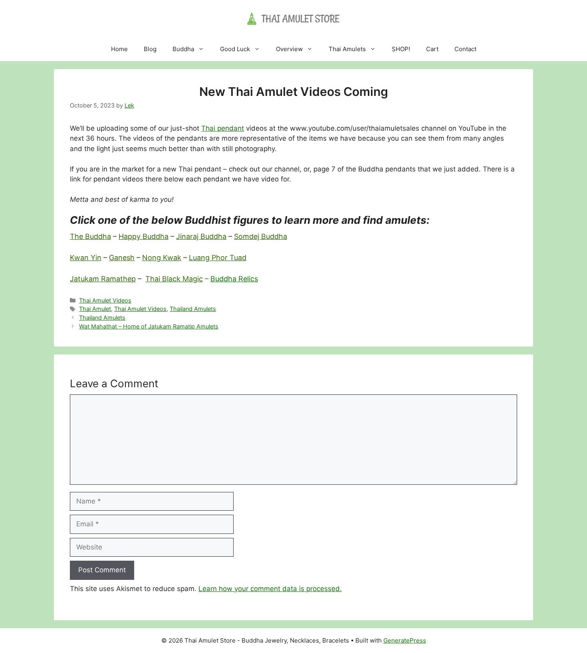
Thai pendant (222, 128)
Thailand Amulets (193, 308)
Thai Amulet (95, 308)
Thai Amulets (347, 49)
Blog (150, 49)
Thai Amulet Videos (105, 300)
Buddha (183, 49)
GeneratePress (404, 640)
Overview (289, 49)
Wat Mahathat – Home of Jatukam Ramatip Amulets (148, 326)
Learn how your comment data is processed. (270, 589)
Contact (465, 49)
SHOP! (401, 49)
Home (119, 49)
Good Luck (235, 49)
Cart (432, 49)
